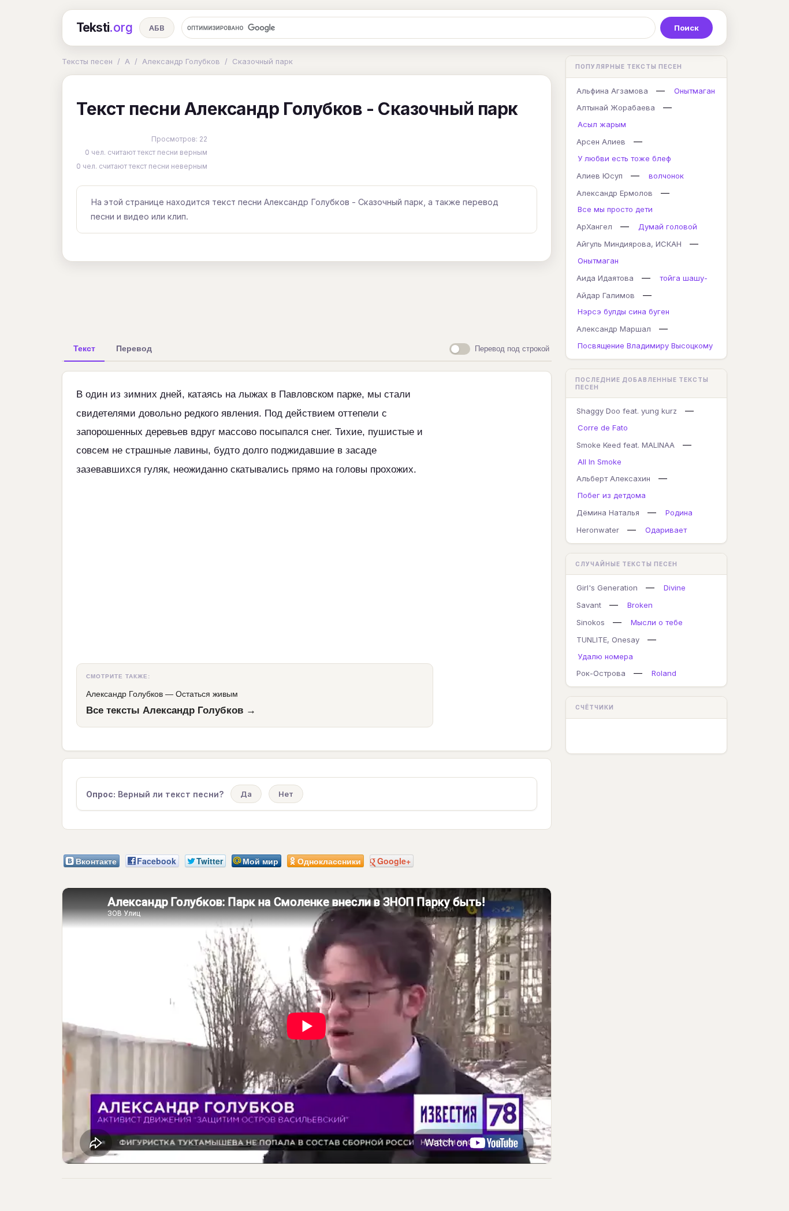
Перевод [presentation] (134, 348)
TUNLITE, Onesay (607, 639)
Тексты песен (87, 61)
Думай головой (667, 226)
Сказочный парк (262, 61)
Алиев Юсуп (599, 175)
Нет (285, 793)
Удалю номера (605, 656)
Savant (588, 605)
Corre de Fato (603, 427)
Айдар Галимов (605, 295)
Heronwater (597, 529)
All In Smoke (599, 461)
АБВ (157, 27)
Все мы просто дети (615, 209)
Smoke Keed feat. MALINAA (625, 445)
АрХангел (594, 226)
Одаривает (666, 529)
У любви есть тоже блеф (624, 158)
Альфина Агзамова (612, 90)
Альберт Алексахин (613, 478)
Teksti (104, 27)
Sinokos (590, 622)
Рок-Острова (601, 673)
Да (246, 793)
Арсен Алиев (601, 141)
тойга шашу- (684, 278)
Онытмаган (694, 90)
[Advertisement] (307, 297)
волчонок (666, 175)
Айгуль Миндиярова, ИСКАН (629, 243)
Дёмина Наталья (607, 512)
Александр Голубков (181, 61)
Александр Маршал (613, 328)
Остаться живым (207, 694)
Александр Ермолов (614, 193)
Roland (664, 673)
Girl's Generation (607, 587)
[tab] (84, 348)
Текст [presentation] (84, 348)
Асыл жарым (602, 124)
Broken (640, 605)
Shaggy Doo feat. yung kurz (626, 410)
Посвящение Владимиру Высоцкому (645, 345)
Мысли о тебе (657, 622)
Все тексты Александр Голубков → (171, 710)
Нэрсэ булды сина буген (623, 311)
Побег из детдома (612, 495)
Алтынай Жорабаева (615, 107)
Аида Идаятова (605, 278)
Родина (679, 512)
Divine (675, 587)
